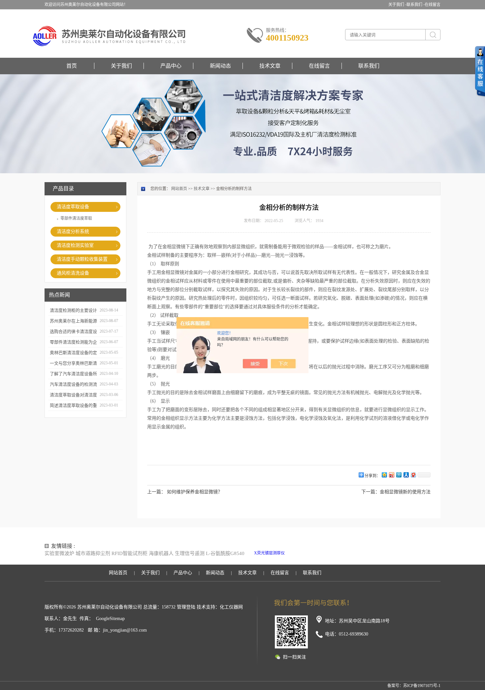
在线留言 (432, 4)
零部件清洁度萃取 (76, 218)
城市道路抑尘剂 (93, 553)
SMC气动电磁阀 (300, 553)
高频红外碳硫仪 (361, 553)
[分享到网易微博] (413, 475)
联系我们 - (415, 4)
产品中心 (170, 66)
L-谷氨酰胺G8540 (225, 553)
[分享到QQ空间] (384, 475)
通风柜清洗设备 (73, 273)
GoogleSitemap (110, 618)
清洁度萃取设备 (73, 206)
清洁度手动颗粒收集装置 (82, 259)
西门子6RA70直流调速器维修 (402, 553)
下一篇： (370, 491)
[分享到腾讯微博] (398, 475)
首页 (71, 66)
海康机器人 (161, 553)
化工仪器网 (231, 607)
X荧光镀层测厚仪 (269, 553)
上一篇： (156, 491)
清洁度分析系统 (73, 231)
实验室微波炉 (59, 553)
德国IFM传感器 (284, 559)
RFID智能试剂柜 (129, 553)
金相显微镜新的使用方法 (405, 491)
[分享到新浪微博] (391, 475)
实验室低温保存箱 (331, 553)
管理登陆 (186, 607)
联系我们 (368, 66)
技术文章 (269, 66)
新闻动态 (220, 66)
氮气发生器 (337, 559)
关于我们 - (397, 4)
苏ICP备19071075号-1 (421, 685)
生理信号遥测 (190, 553)
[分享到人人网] (405, 475)
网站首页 (179, 188)
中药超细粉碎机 (313, 559)
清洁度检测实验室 (75, 245)
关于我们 (121, 66)
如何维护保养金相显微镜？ (194, 491)
